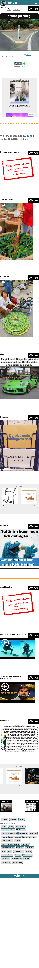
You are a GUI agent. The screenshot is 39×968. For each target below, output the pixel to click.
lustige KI (4, 837)
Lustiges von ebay (7, 840)
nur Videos (13, 819)
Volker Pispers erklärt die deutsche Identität (10, 677)
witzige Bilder (16, 10)
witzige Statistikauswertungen (20, 858)
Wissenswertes (27, 855)
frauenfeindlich (6, 862)
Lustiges (9, 10)
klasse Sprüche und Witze (9, 833)
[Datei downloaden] (17, 168)
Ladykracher (33, 833)
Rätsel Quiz (19, 847)
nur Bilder (4, 819)
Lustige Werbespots (15, 837)
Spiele (10, 851)
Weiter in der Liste (31, 801)
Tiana (28, 55)
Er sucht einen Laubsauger (11, 152)
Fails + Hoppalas (21, 826)
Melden (16, 55)
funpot (12, 2)
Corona (11, 826)
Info (19, 55)
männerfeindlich (17, 862)
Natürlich (4, 525)
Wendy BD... (29, 512)
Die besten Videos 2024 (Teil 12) (13, 634)
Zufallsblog (4, 801)
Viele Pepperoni (6, 199)
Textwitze (28, 851)
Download (10, 55)
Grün (2, 354)
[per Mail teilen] (19, 64)
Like (2, 55)
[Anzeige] (19, 112)
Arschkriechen (6, 587)
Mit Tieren (17, 840)
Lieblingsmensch (7, 417)
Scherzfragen (29, 847)
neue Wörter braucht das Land (10, 844)
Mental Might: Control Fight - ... (19, 116)
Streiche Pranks (18, 851)
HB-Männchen (20, 830)
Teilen (5, 55)
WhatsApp (18, 855)
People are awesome (8, 847)
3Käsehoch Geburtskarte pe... (10, 505)
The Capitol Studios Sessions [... (29, 785)
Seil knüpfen (5, 277)
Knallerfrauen (23, 833)
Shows (4, 851)
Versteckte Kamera (7, 855)
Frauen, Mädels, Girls (8, 830)
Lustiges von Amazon (29, 837)
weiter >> (20, 875)
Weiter (33, 9)
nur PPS (21, 819)
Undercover (5, 720)
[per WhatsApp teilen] (23, 64)
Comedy (4, 826)
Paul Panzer (25, 844)
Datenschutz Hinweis (19, 66)
